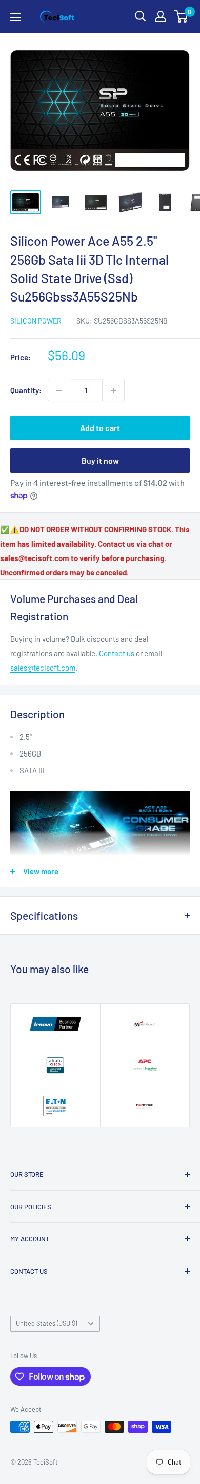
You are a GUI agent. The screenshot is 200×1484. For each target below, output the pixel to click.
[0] (181, 16)
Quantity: (26, 390)
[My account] (160, 16)
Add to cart (100, 428)
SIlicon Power (36, 320)
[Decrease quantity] (59, 390)
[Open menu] (15, 17)
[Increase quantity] (113, 390)
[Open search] (140, 16)
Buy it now (100, 460)
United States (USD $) (46, 1323)
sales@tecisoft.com (42, 667)
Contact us (116, 653)
